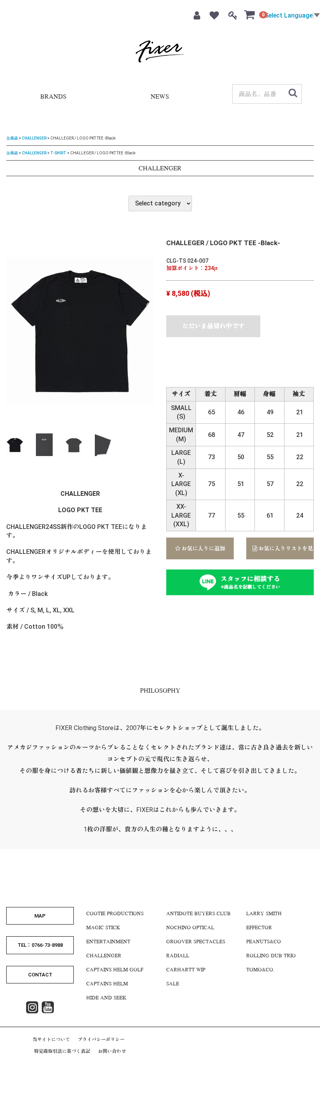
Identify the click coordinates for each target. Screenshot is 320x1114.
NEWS (160, 97)
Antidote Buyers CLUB (198, 914)
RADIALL (177, 956)
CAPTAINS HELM (107, 984)
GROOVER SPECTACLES (195, 942)
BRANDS (53, 97)
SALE (172, 984)
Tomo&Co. (260, 970)
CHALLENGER (34, 138)
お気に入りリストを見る (285, 548)
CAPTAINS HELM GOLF (114, 970)
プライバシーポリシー (101, 1039)
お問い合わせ (112, 1051)
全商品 (12, 138)
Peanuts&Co (263, 942)
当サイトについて (51, 1039)
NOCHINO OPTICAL (190, 928)
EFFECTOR (259, 928)
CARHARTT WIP (185, 970)
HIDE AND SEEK (106, 998)
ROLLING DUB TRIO (271, 956)
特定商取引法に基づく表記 (62, 1051)
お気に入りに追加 (202, 548)
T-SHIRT (58, 152)
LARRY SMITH (264, 914)
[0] (250, 14)
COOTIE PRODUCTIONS (115, 914)
